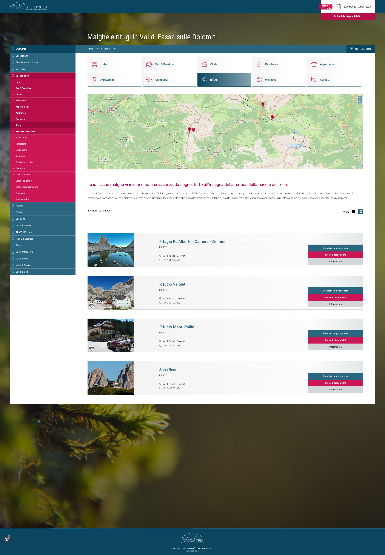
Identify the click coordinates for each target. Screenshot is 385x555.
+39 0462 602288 (171, 345)
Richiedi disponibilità (335, 255)
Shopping (20, 193)
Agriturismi (21, 113)
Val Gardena (22, 55)
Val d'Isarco (22, 271)
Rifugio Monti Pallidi (177, 327)
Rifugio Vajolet (172, 284)
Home (90, 49)
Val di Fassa (22, 75)
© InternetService (187, 548)
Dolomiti (21, 48)
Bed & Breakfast (24, 88)
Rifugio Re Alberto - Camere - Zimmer (192, 241)
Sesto (19, 245)
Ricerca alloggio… (363, 49)
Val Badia (20, 69)
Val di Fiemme (23, 225)
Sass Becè (168, 369)
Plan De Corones (24, 238)
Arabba (19, 205)
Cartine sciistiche (24, 181)
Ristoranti (20, 156)
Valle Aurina (22, 258)
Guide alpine (21, 150)
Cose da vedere (23, 174)
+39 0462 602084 (171, 388)
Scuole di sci (21, 137)
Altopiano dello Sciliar (27, 62)
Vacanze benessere (25, 131)
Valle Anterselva (24, 252)
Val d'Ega (20, 218)
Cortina (19, 212)
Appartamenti (22, 107)
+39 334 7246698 (171, 260)
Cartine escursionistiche (27, 187)
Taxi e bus (20, 168)
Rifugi (19, 125)
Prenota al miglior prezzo (335, 248)
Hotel (18, 82)
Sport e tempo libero (25, 162)
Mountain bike (22, 199)
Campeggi (21, 119)
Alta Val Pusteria (24, 232)
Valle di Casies (23, 265)
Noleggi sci (21, 144)
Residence (21, 100)
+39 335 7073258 (171, 303)
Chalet (19, 94)
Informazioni (335, 261)
